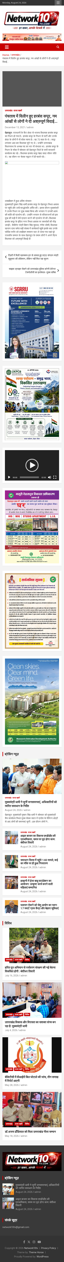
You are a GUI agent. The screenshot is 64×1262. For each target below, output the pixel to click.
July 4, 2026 (11, 1030)
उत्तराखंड (8, 110)
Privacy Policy (48, 1248)
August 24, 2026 (13, 810)
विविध (8, 923)
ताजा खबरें (18, 110)
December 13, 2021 (15, 127)
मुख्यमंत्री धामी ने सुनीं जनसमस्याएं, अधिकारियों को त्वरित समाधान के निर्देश (37, 1186)
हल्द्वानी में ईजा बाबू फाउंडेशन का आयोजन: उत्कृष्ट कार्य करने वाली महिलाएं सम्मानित (37, 884)
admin (30, 127)
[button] (32, 465)
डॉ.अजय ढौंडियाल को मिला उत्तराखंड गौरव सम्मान (30, 1131)
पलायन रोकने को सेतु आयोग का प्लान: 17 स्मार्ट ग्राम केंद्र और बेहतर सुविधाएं (40, 906)
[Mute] (49, 477)
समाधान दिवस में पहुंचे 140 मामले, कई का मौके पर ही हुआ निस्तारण (39, 861)
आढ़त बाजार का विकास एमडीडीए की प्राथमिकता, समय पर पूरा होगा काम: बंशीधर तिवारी (38, 839)
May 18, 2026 (12, 1136)
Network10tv (31, 1248)
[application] (32, 465)
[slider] (29, 477)
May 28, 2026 (12, 1085)
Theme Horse (36, 1252)
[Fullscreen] (54, 477)
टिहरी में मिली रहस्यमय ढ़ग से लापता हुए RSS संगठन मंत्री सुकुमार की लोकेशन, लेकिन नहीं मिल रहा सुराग (33, 257)
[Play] (9, 477)
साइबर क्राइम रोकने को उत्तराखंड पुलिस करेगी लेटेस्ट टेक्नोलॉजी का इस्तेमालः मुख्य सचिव (32, 270)
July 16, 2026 (12, 975)
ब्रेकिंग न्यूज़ (12, 754)
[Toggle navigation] (6, 47)
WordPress (43, 1256)
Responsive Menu (58, 3)
